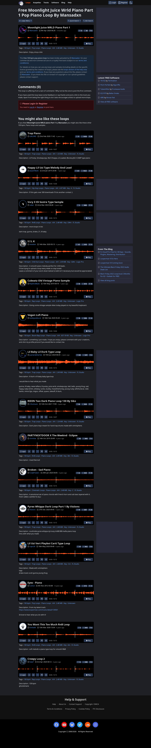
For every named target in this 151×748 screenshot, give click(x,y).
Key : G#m (71, 262)
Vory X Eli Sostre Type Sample (45, 202)
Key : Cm (67, 564)
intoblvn (33, 244)
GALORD (33, 136)
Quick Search (74, 21)
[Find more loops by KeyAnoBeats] (29, 296)
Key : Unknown (69, 48)
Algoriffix (116, 85)
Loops (28, 2)
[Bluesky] (72, 725)
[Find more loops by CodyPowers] (29, 485)
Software (55, 2)
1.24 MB (60, 421)
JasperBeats (34, 171)
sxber (32, 205)
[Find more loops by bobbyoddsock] (29, 331)
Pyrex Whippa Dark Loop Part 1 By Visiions (54, 506)
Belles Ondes (114, 93)
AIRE (102, 97)
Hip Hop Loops (37, 188)
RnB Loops (36, 222)
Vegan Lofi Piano (38, 315)
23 (91, 510)
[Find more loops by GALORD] (29, 149)
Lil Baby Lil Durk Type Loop (44, 351)
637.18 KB (65, 335)
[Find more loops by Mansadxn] (29, 43)
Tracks (46, 2)
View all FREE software (109, 102)
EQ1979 (103, 93)
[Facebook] (56, 725)
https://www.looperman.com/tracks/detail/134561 (38, 610)
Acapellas (37, 2)
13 (91, 318)
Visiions (33, 509)
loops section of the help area (75, 69)
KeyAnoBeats (35, 284)
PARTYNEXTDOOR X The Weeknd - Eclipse (52, 435)
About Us (62, 704)
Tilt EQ (102, 81)
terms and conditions (35, 72)
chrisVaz (33, 438)
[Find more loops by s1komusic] (29, 417)
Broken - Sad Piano (39, 469)
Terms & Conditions (54, 709)
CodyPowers (34, 473)
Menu (25, 21)
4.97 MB (62, 188)
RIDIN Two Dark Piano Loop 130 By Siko (52, 401)
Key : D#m (67, 222)
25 (91, 136)
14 (91, 586)
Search (89, 21)
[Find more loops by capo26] (29, 559)
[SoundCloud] (87, 725)
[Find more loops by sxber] (29, 218)
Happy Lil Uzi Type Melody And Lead (50, 167)
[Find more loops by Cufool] (29, 598)
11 (91, 205)
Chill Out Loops (38, 262)
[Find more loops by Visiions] (29, 522)
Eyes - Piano (35, 582)
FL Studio (80, 48)
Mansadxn (34, 30)
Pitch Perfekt (105, 85)
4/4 (53, 48)
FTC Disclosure (98, 709)
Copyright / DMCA (92, 704)
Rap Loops (36, 301)
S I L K (31, 241)
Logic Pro (80, 262)
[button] (131, 2)
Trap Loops (36, 154)
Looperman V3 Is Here (109, 259)
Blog (63, 2)
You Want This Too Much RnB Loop (49, 624)
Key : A (69, 188)
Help (69, 2)
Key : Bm (67, 456)
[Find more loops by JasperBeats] (29, 183)
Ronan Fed (111, 97)
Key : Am (67, 645)
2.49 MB (63, 262)
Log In (32, 107)
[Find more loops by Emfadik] (29, 640)
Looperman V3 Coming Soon (111, 263)
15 (91, 473)
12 (91, 404)
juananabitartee (36, 355)
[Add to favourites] (37, 44)
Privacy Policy (70, 709)
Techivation (112, 81)
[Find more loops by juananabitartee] (29, 367)
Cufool (32, 586)
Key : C (70, 490)
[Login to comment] (41, 43)
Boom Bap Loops (38, 335)
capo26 (32, 546)
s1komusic (34, 404)
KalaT (32, 662)
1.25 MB (60, 154)
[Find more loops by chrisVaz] (29, 451)
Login (23, 44)
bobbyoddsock (35, 318)
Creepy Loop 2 (36, 658)
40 (91, 171)
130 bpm (27, 48)
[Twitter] (80, 725)
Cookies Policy (84, 709)
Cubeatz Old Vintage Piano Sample (49, 280)
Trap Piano (34, 133)
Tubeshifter (104, 89)
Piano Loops (46, 48)
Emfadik (33, 627)
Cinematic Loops (38, 490)
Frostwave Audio (118, 89)
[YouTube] (64, 725)
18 (91, 284)
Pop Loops (36, 48)
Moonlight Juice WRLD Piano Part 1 (49, 27)
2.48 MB (59, 48)
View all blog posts (107, 280)
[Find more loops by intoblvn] (29, 257)
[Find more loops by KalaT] (29, 674)
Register (40, 107)
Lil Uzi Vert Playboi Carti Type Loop (49, 543)
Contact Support (75, 704)
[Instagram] (95, 725)
